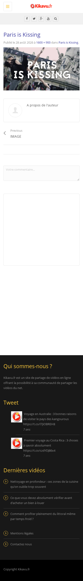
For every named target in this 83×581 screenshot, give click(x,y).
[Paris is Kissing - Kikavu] (40, 6)
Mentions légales (21, 533)
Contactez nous (21, 544)
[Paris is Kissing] (41, 68)
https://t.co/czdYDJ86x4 (39, 450)
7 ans (26, 429)
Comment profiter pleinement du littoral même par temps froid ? (42, 516)
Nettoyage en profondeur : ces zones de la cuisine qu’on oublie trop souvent (44, 484)
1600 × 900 (43, 42)
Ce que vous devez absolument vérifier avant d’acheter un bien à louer (41, 500)
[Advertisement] (42, 307)
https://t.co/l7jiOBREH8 (39, 424)
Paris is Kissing (68, 42)
